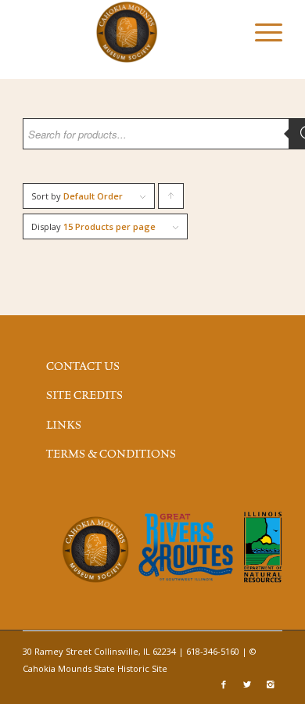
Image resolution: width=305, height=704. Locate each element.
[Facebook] (223, 684)
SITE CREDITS (84, 396)
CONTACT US (83, 367)
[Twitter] (247, 684)
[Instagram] (270, 684)
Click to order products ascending (171, 199)
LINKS (63, 425)
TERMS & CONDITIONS (111, 454)
